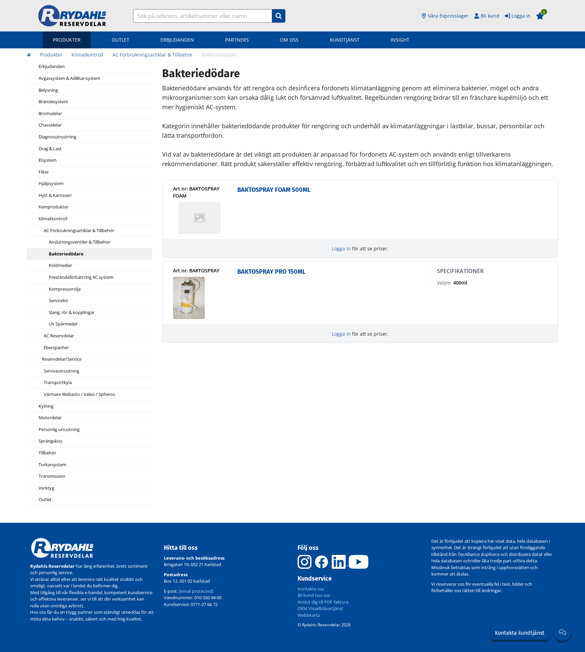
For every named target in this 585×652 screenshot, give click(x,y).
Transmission (52, 476)
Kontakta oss (311, 589)
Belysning (48, 90)
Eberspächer (56, 348)
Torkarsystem (52, 465)
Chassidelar (50, 125)
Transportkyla (58, 382)
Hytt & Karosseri (55, 195)
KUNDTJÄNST (345, 40)
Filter (44, 172)
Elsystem (48, 160)
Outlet (120, 40)
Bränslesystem (53, 102)
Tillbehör (47, 453)
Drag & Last (50, 149)
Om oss (289, 40)
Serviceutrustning (61, 371)
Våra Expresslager (448, 16)
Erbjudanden (177, 40)
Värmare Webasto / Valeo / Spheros (79, 394)
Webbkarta (309, 615)
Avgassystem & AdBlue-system (69, 78)
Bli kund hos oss (314, 595)
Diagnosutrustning (57, 137)
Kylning (46, 406)
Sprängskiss (50, 441)
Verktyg (46, 488)
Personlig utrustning (59, 429)
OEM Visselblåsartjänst (320, 608)
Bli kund (490, 16)
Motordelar (50, 418)
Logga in (521, 16)
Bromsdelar (50, 113)
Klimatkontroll (53, 219)
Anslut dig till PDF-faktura (323, 602)
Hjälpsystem (51, 183)
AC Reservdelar (59, 336)
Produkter (67, 40)
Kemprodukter (53, 207)
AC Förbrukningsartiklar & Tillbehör (79, 230)
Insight (400, 40)
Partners (237, 40)
